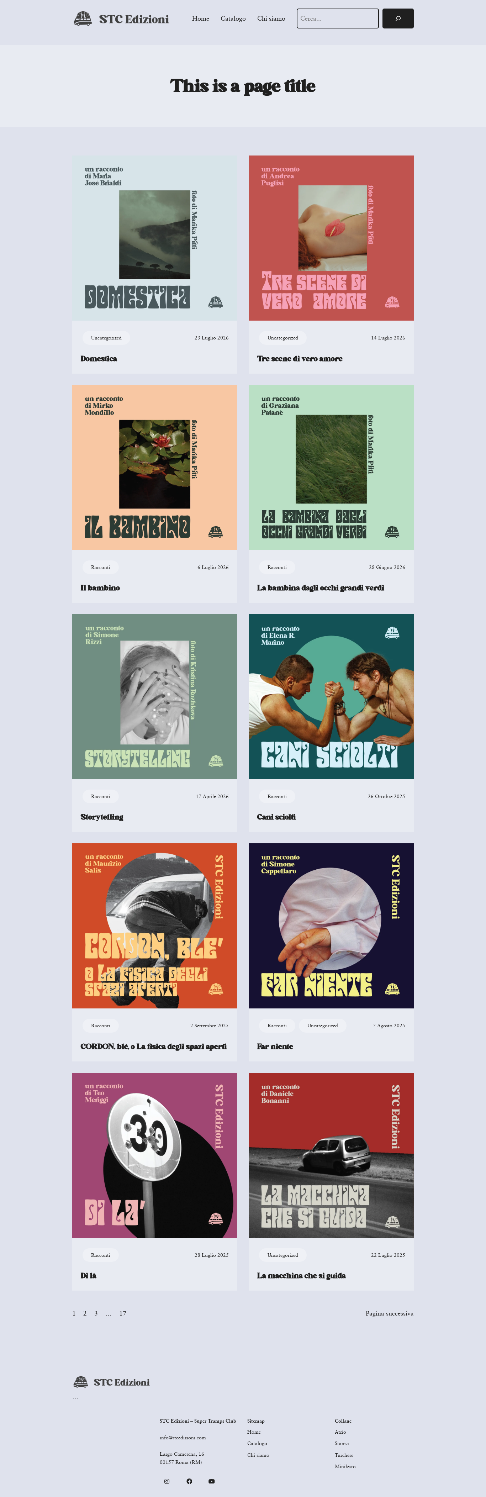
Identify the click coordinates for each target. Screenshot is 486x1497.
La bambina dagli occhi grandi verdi (320, 588)
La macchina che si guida (301, 1275)
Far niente (275, 1046)
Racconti (100, 567)
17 (122, 1313)
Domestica (99, 358)
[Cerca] (398, 18)
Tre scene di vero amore (300, 358)
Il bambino (100, 588)
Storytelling (102, 817)
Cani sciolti (276, 817)
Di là (88, 1275)
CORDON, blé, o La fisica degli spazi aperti (154, 1046)
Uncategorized (106, 337)
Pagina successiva (390, 1313)
